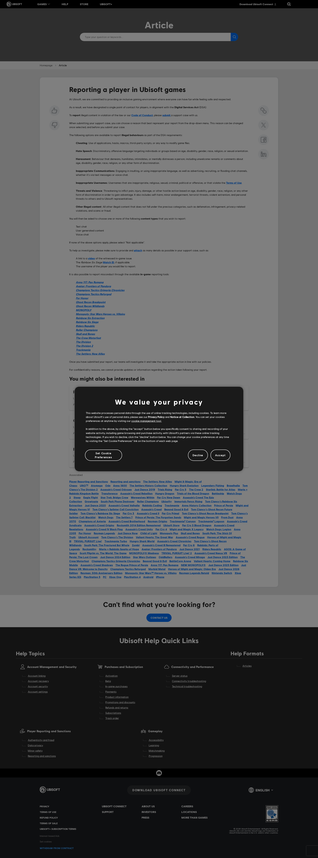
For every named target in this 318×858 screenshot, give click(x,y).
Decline (198, 455)
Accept (220, 455)
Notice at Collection (182, 416)
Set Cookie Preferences (103, 455)
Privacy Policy (156, 416)
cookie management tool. (146, 420)
